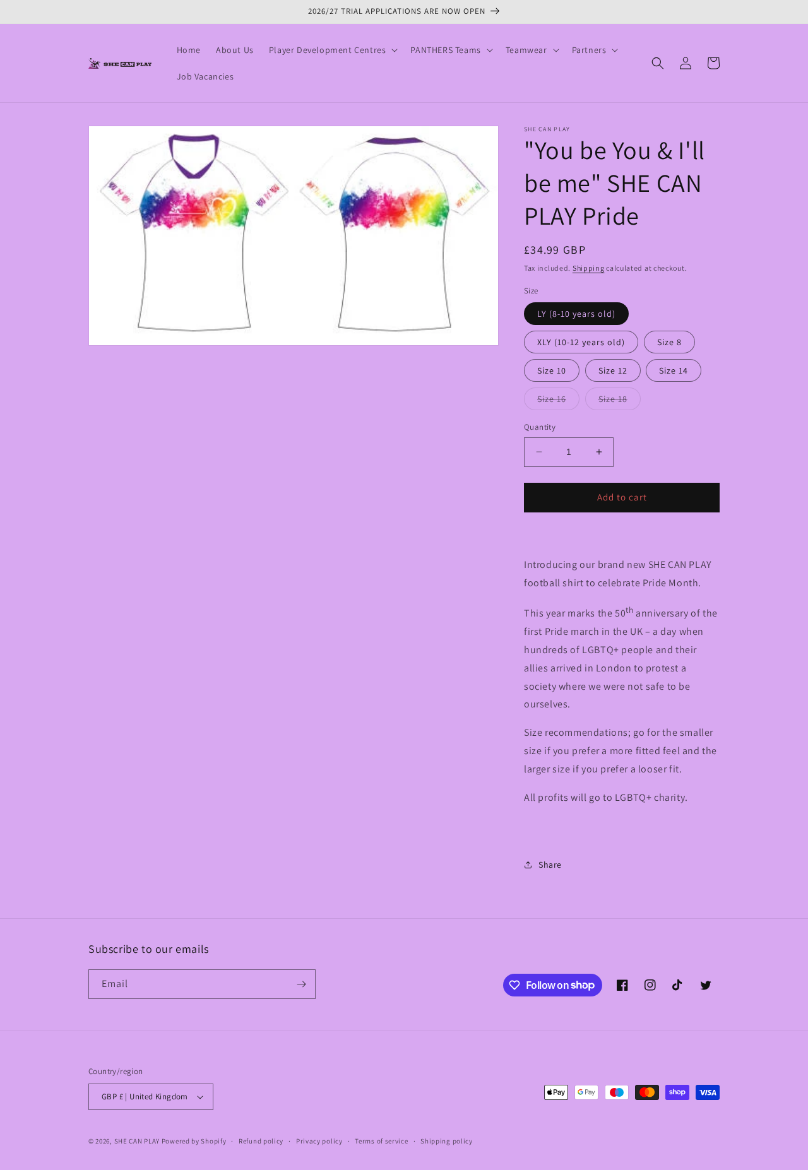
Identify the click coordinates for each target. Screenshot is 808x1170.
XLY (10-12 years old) (581, 342)
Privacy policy (319, 1141)
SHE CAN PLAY (137, 1141)
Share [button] (550, 864)
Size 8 (669, 342)
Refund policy (261, 1141)
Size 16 (558, 401)
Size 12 (612, 370)
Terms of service (381, 1141)
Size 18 (619, 401)
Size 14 (673, 370)
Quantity (540, 427)
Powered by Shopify (194, 1141)
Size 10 (551, 370)
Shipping (589, 268)
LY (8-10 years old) (576, 313)
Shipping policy (446, 1141)
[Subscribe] (301, 984)
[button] (332, 50)
